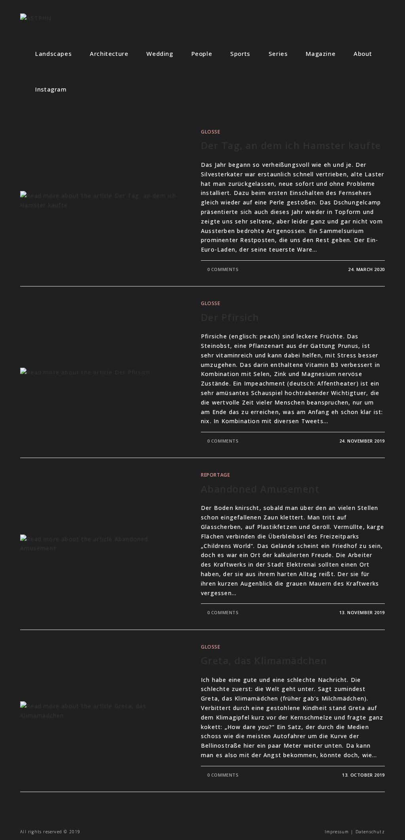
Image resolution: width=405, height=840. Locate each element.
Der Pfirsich (230, 317)
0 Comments (223, 269)
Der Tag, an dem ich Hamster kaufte (291, 145)
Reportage (215, 475)
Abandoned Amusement (260, 488)
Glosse (210, 131)
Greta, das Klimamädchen (264, 660)
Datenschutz (370, 831)
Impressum (337, 831)
